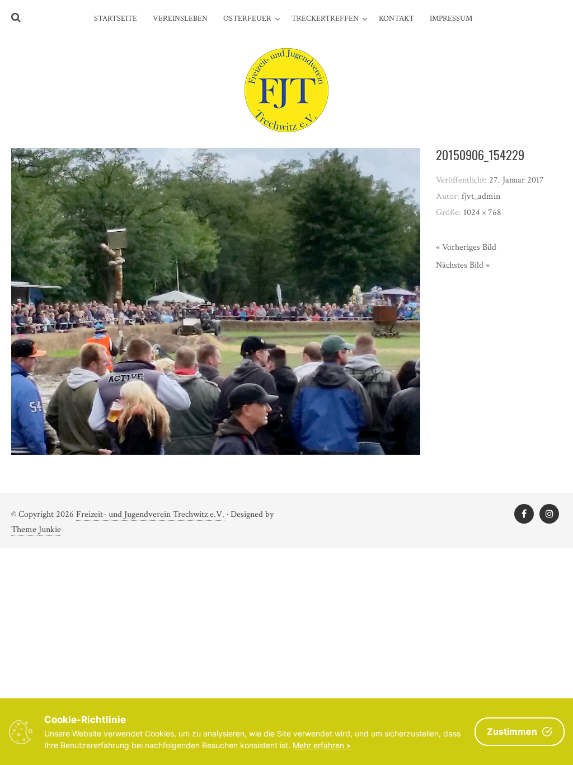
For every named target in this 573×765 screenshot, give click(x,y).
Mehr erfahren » (322, 745)
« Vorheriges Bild (466, 247)
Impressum (451, 18)
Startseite (115, 18)
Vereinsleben (180, 18)
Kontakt (396, 18)
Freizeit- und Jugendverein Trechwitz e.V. (150, 514)
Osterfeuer (247, 18)
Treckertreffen (325, 18)
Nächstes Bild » (463, 265)
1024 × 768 (482, 212)
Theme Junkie (36, 529)
